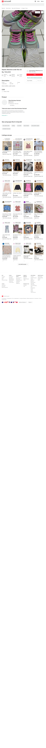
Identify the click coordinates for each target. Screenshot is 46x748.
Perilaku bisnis (4, 299)
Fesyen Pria (11, 281)
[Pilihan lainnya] (2, 156)
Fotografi (32, 276)
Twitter (3, 277)
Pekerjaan (25, 285)
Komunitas (3, 286)
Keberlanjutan (16, 298)
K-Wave (32, 291)
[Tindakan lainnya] (42, 12)
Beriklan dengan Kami (30, 298)
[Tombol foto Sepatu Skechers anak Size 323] (23, 57)
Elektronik (25, 277)
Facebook (3, 276)
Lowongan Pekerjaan (22, 298)
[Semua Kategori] (35, 1)
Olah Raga (32, 283)
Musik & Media (33, 282)
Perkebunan (18, 281)
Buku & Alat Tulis (18, 277)
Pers (13, 298)
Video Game (32, 284)
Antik (31, 286)
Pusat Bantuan (4, 298)
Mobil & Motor (40, 276)
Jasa (24, 286)
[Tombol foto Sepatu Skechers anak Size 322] (23, 38)
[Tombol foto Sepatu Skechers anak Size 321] (23, 19)
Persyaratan (36, 298)
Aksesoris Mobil (40, 277)
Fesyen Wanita (11, 282)
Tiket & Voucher (33, 292)
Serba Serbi (3, 285)
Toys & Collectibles (34, 285)
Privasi (40, 298)
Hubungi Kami (9, 298)
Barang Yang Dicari (5, 287)
